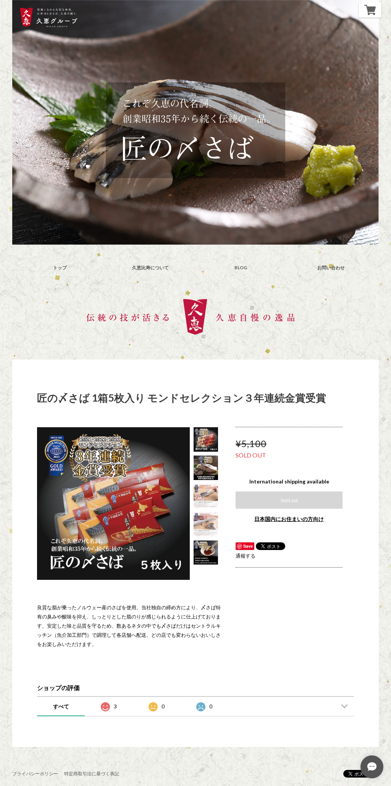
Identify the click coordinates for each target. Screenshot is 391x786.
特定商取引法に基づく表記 (91, 773)
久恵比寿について (150, 267)
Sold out (289, 500)
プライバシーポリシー (35, 773)
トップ (60, 267)
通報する (245, 556)
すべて (61, 706)
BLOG (240, 267)
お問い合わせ (331, 267)
